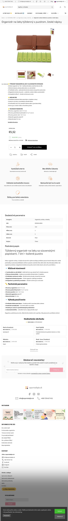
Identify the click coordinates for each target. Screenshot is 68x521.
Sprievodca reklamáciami (8, 478)
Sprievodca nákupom (7, 476)
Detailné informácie (13, 122)
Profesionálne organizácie (8, 430)
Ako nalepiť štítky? (6, 438)
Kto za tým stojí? (6, 428)
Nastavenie (6, 515)
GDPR (3, 483)
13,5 (36, 227)
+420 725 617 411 (9, 1)
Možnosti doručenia (33, 140)
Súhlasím (60, 511)
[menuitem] (7, 13)
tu (21, 512)
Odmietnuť (60, 516)
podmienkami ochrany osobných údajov (40, 373)
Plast (36, 238)
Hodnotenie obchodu (34, 318)
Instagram (34, 394)
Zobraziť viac (34, 349)
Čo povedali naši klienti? (8, 435)
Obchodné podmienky (7, 481)
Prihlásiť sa (56, 369)
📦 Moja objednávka (9, 489)
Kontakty (4, 486)
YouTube (38, 394)
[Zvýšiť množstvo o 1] (20, 147)
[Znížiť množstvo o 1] (11, 147)
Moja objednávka (6, 445)
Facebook (29, 394)
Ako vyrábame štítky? (7, 440)
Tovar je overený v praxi (8, 433)
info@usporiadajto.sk (25, 1)
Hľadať (10, 504)
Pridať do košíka (34, 147)
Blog (52, 1)
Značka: (12, 128)
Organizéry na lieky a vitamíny (42, 219)
